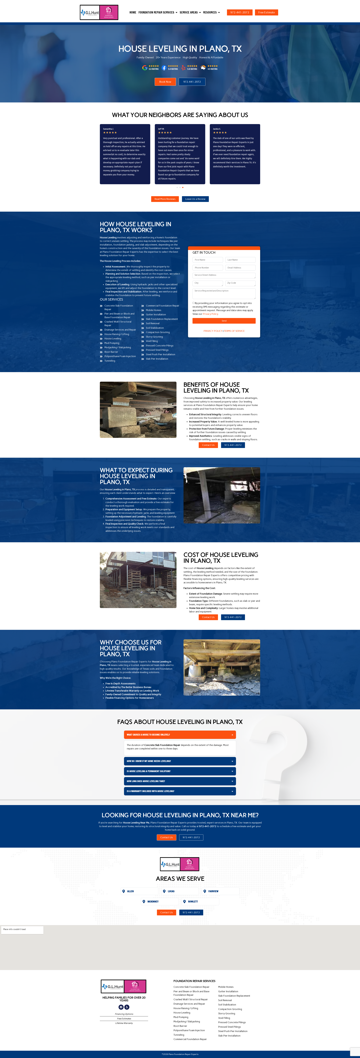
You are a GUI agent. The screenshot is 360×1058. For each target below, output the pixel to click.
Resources (210, 12)
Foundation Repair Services (156, 12)
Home (133, 12)
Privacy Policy (210, 314)
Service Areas (189, 12)
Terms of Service (234, 331)
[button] (177, 187)
